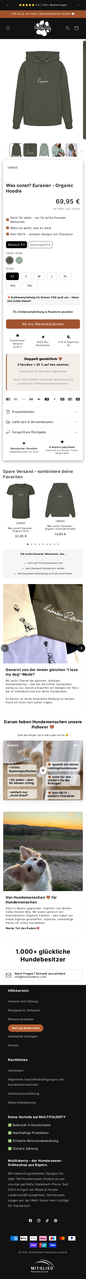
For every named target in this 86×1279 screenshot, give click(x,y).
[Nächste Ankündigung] (78, 5)
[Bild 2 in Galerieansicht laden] (30, 149)
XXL (13, 285)
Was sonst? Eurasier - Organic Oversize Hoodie (60, 527)
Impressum (15, 1070)
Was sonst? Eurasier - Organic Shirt (21, 529)
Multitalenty (36, 1252)
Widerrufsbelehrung (22, 1102)
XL (65, 276)
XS (12, 276)
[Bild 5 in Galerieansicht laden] (72, 149)
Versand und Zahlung (23, 1001)
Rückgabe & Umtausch (24, 1010)
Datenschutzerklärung (23, 1093)
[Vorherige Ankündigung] (7, 5)
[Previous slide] (5, 648)
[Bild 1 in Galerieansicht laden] (16, 149)
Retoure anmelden (21, 1019)
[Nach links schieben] (4, 151)
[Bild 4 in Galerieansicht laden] (58, 149)
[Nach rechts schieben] (81, 151)
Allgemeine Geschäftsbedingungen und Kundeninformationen (36, 1082)
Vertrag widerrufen (26, 1028)
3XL (30, 285)
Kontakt (13, 1045)
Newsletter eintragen (23, 1036)
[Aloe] (19, 260)
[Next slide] (81, 648)
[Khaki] (9, 260)
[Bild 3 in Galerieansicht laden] (44, 149)
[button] (8, 28)
